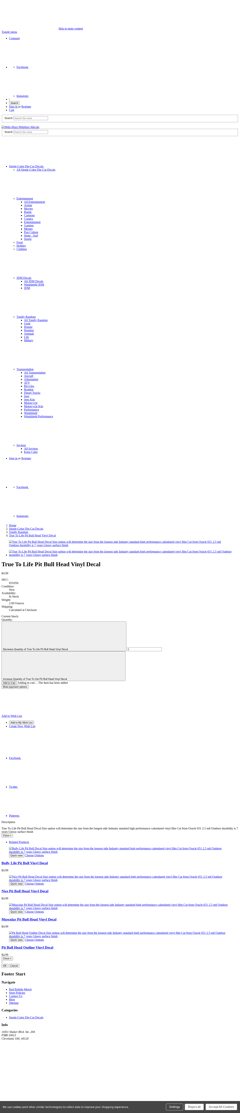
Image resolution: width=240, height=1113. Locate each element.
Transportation (25, 369)
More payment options (15, 686)
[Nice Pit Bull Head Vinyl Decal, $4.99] (120, 878)
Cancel (14, 965)
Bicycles (29, 386)
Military (28, 340)
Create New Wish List (22, 726)
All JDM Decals (33, 281)
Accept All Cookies (221, 1107)
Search (14, 103)
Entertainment (24, 198)
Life (26, 337)
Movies (28, 208)
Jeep (26, 396)
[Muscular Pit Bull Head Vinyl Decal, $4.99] (120, 906)
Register (26, 106)
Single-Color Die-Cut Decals (26, 166)
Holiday (21, 245)
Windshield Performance (38, 416)
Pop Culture (31, 232)
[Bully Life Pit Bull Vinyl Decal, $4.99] (120, 850)
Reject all (194, 1107)
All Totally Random (36, 320)
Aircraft (28, 376)
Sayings (21, 445)
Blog (12, 999)
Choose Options (34, 855)
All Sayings (31, 448)
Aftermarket (31, 379)
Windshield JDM (34, 284)
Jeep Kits (29, 399)
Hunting (29, 330)
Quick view (16, 855)
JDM (27, 288)
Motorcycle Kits (33, 406)
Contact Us (15, 996)
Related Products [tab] (19, 842)
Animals (29, 333)
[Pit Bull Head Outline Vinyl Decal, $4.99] (120, 934)
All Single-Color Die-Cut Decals (35, 169)
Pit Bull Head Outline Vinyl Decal (27, 947)
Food (19, 242)
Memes (28, 228)
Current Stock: (10, 616)
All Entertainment (34, 201)
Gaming (29, 225)
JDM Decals (23, 277)
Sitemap (14, 1002)
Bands (28, 212)
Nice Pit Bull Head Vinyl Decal (25, 891)
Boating (28, 389)
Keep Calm (31, 452)
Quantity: (7, 619)
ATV (27, 382)
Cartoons (29, 215)
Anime (28, 205)
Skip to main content (70, 28)
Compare (14, 38)
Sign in (13, 106)
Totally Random (26, 316)
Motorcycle (31, 403)
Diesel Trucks (32, 392)
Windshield (30, 413)
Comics (28, 218)
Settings (174, 1107)
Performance (31, 409)
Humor (28, 327)
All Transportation (35, 372)
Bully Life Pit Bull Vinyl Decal (25, 863)
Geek (27, 323)
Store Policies (17, 992)
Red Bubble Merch (20, 989)
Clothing (21, 249)
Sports (28, 239)
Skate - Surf (31, 235)
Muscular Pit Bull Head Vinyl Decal (29, 919)
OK (5, 965)
